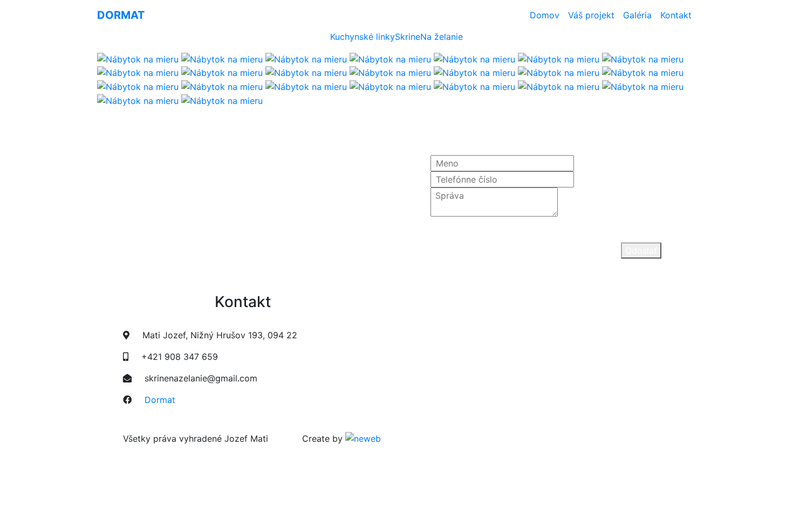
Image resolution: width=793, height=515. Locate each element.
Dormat (160, 399)
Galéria (637, 15)
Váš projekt (591, 15)
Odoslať (641, 250)
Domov (547, 14)
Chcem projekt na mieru (146, 252)
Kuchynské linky (362, 36)
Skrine (407, 36)
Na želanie (441, 36)
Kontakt (676, 15)
